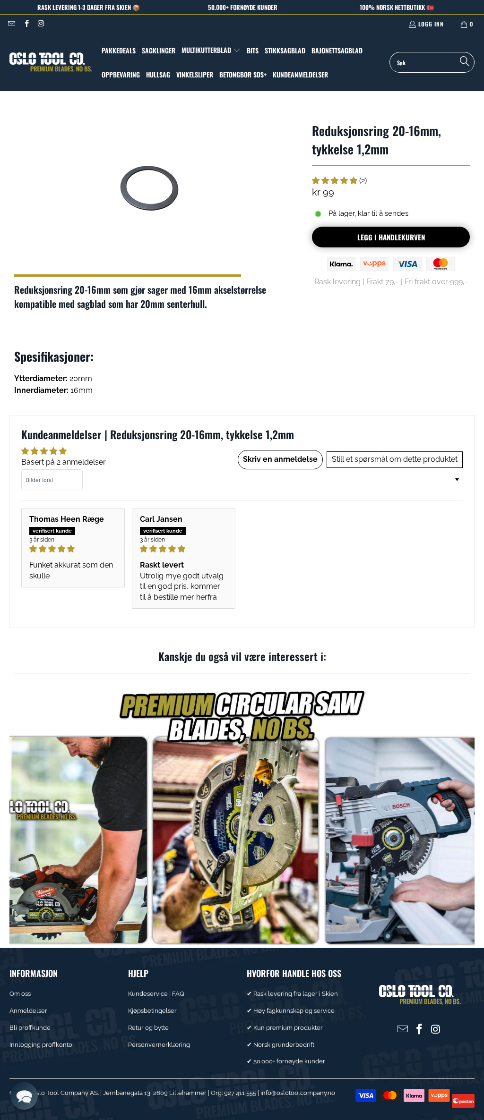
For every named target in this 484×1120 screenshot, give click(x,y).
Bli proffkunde (30, 1027)
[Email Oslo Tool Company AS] (11, 24)
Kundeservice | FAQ (156, 993)
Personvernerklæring (159, 1044)
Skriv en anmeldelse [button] (280, 459)
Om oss (20, 993)
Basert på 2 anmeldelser (63, 462)
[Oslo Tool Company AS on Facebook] (26, 24)
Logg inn (431, 24)
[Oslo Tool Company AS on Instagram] (41, 24)
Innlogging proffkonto (40, 1044)
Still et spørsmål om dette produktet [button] (395, 459)
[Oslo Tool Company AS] (50, 62)
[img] (72, 548)
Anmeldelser (28, 1010)
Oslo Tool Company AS (65, 1092)
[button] (211, 50)
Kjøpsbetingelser (152, 1010)
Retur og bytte (148, 1027)
